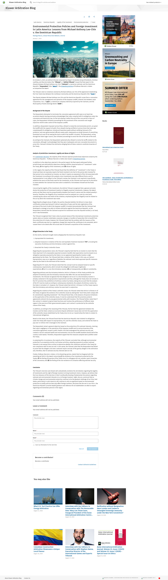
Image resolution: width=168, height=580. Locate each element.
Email (35, 438)
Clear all (81, 449)
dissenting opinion (67, 86)
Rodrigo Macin (37, 36)
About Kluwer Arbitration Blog (13, 578)
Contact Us (27, 578)
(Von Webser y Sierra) (58, 36)
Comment (35, 415)
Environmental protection (81, 22)
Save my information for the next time (46, 445)
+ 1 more (92, 22)
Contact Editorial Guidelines (87, 464)
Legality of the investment (64, 22)
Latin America (37, 22)
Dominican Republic (49, 22)
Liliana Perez (47, 36)
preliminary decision (42, 157)
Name (35, 430)
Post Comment (93, 449)
